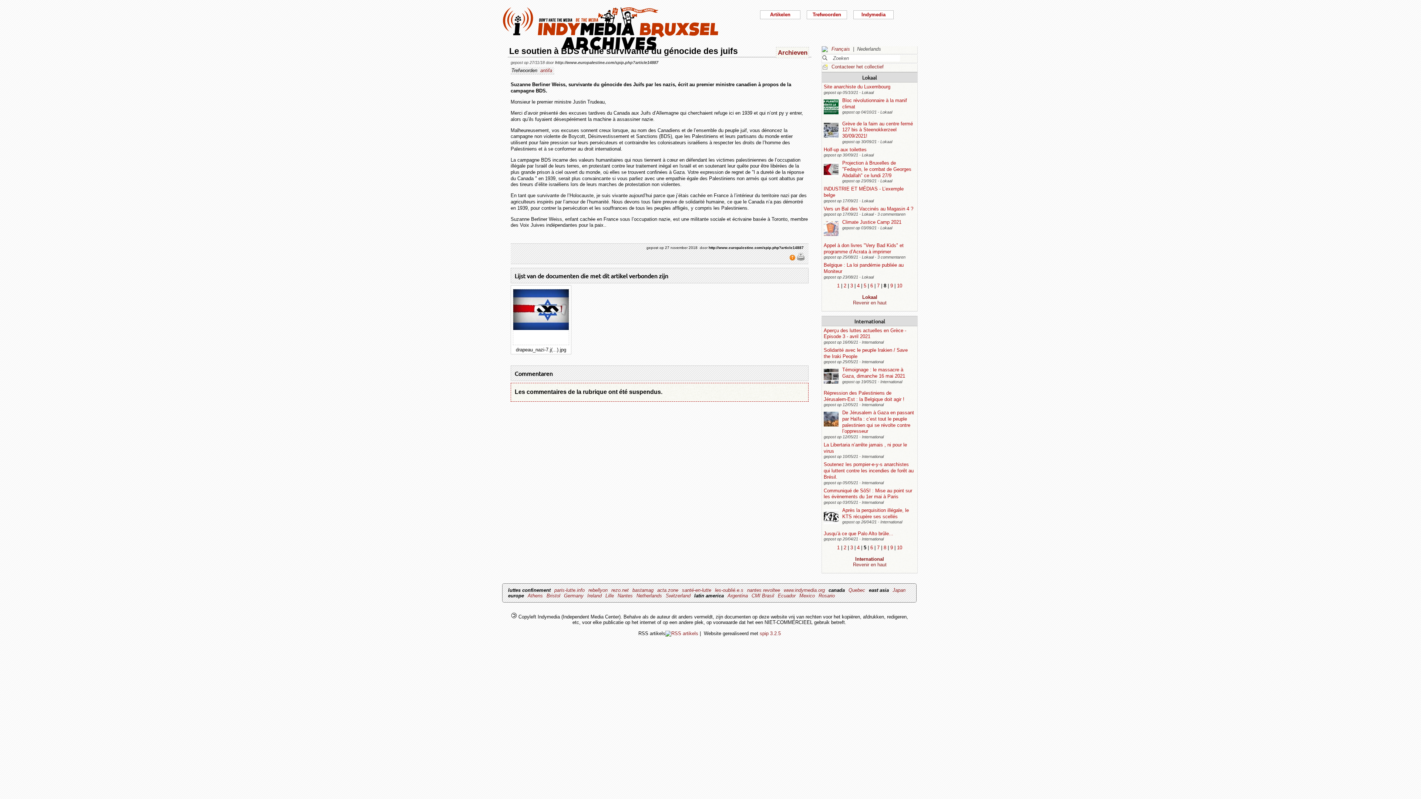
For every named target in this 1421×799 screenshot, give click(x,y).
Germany (574, 596)
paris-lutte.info (569, 590)
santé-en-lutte (696, 590)
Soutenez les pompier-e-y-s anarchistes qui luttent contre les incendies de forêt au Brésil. (869, 470)
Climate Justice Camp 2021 (871, 222)
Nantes (625, 596)
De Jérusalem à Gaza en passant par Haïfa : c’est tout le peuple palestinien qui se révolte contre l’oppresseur (878, 422)
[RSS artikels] (681, 633)
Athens (535, 596)
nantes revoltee (763, 590)
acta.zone (667, 590)
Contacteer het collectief (858, 67)
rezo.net (620, 590)
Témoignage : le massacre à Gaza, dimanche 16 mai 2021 (873, 373)
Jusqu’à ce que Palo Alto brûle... (858, 533)
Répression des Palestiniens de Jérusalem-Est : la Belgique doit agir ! (864, 396)
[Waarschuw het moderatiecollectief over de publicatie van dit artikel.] (793, 259)
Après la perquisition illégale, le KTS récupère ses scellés (875, 513)
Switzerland (678, 596)
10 (899, 286)
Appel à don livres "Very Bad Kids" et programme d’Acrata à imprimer (864, 248)
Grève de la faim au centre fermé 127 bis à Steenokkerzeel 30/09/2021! (877, 130)
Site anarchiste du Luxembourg (857, 87)
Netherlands (649, 596)
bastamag (643, 590)
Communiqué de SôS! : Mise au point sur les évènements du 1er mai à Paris (868, 494)
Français (841, 49)
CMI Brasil (763, 596)
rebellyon (598, 590)
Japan (899, 590)
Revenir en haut (870, 303)
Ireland (594, 596)
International (869, 321)
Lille (609, 596)
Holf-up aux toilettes (845, 149)
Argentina (738, 596)
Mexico (807, 596)
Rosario (827, 596)
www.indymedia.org (804, 590)
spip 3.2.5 (770, 633)
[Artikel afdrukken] (801, 259)
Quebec (857, 590)
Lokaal (869, 77)
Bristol (553, 596)
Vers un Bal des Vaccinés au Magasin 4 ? (868, 209)
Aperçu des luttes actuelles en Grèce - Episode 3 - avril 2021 (865, 334)
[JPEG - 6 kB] (541, 328)
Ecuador (787, 596)
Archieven (792, 52)
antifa (546, 70)
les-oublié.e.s (729, 590)
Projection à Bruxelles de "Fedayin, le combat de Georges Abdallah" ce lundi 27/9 (876, 169)
